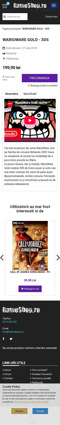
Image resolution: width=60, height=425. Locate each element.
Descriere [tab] (11, 93)
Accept (40, 411)
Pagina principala (11, 28)
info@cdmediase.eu (13, 331)
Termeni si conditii (41, 378)
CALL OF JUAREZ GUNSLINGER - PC (30, 272)
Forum (7, 374)
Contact (8, 378)
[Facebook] (3, 339)
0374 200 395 (9, 321)
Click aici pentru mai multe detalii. (31, 401)
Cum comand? (39, 370)
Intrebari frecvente (42, 374)
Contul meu (51, 16)
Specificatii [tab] (30, 93)
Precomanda (39, 78)
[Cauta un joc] (4, 16)
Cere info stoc (8, 78)
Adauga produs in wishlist (44, 85)
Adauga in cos (31, 288)
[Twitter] (11, 339)
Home (7, 370)
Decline (19, 411)
